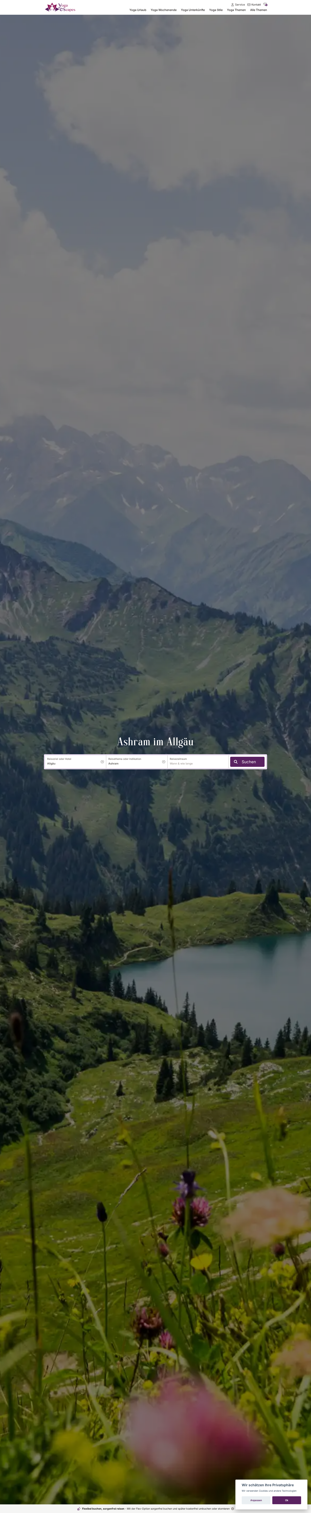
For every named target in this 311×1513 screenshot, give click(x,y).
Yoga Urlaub (137, 10)
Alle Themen (258, 10)
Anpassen (256, 1500)
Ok (286, 1500)
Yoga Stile (216, 10)
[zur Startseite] (60, 7)
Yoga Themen (236, 10)
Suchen (249, 761)
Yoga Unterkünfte (193, 10)
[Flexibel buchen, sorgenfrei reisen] (232, 1508)
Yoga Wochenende (164, 10)
